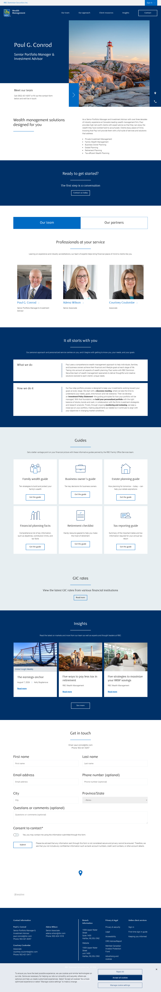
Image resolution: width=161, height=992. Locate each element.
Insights (125, 13)
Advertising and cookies (111, 957)
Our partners (114, 223)
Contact (147, 13)
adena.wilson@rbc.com (55, 933)
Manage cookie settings (120, 985)
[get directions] (80, 873)
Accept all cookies (120, 978)
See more (80, 706)
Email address (23, 775)
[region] (80, 876)
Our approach (84, 13)
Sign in (131, 927)
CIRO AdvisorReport (113, 941)
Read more (80, 598)
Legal (107, 932)
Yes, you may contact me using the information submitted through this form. (54, 835)
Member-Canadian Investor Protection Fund (113, 949)
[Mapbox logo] (19, 894)
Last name (90, 757)
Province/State (93, 793)
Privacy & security (112, 927)
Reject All (120, 972)
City (16, 793)
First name (21, 757)
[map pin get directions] (80, 873)
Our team (65, 13)
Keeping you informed (137, 936)
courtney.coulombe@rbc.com (25, 952)
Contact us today (80, 193)
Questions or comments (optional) (39, 808)
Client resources (106, 13)
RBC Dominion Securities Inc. (16, 3)
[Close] (156, 969)
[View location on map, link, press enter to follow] (80, 876)
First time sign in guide (137, 932)
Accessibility (110, 936)
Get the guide (35, 497)
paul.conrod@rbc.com (22, 936)
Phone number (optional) (101, 775)
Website (85, 943)
